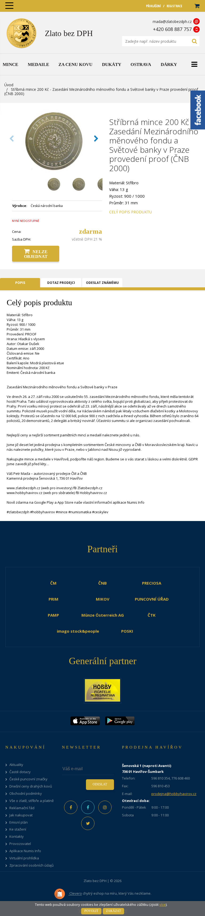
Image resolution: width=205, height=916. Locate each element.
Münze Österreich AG (102, 615)
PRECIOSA (151, 583)
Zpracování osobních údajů (31, 865)
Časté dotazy (20, 772)
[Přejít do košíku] (197, 6)
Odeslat (100, 784)
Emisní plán (18, 822)
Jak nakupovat (21, 815)
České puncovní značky (28, 779)
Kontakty (16, 837)
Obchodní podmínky (25, 794)
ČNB (102, 583)
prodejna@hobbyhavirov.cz (173, 793)
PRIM (53, 599)
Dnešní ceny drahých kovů (30, 786)
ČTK (152, 615)
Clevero (75, 893)
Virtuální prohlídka (24, 858)
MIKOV (102, 599)
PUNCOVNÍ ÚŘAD (152, 599)
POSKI (127, 631)
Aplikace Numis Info (25, 851)
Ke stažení (17, 829)
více (162, 904)
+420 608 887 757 (172, 29)
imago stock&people (78, 631)
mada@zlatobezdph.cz (172, 21)
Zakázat (113, 911)
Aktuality (16, 765)
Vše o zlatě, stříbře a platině (31, 801)
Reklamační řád (21, 808)
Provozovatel (20, 844)
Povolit (91, 911)
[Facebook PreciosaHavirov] (70, 807)
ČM (53, 583)
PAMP (53, 615)
